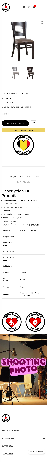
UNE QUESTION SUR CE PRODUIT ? (18, 107)
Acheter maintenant (23, 130)
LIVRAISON (8, 103)
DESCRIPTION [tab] (16, 176)
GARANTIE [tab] (33, 176)
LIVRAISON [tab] (23, 181)
